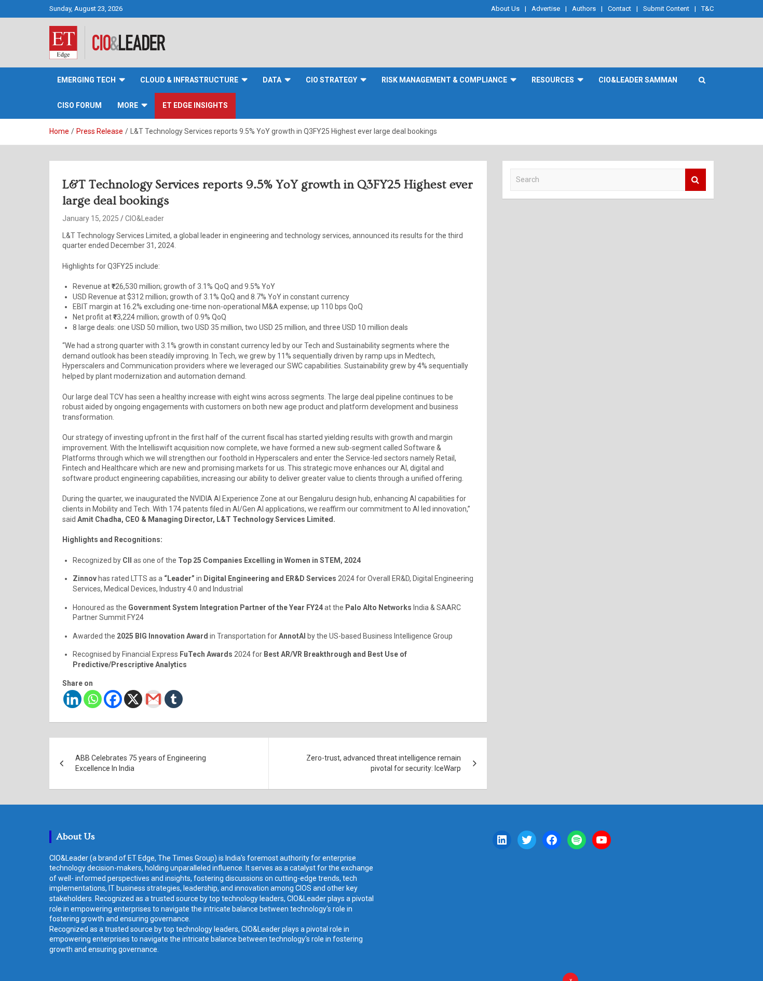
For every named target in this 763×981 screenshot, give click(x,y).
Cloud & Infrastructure (189, 80)
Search (695, 180)
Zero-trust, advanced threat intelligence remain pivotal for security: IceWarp (383, 763)
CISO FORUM (79, 105)
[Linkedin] (72, 699)
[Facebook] (113, 699)
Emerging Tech (86, 80)
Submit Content (666, 8)
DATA (272, 80)
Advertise (546, 8)
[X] (133, 699)
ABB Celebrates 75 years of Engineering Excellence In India (140, 763)
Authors (584, 8)
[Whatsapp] (93, 699)
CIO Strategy (331, 80)
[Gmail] (153, 699)
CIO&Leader (144, 218)
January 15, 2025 (90, 218)
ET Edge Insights (195, 105)
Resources (553, 80)
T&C (707, 8)
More (127, 105)
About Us (505, 8)
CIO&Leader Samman (637, 80)
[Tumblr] (174, 699)
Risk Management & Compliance (444, 80)
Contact (619, 8)
